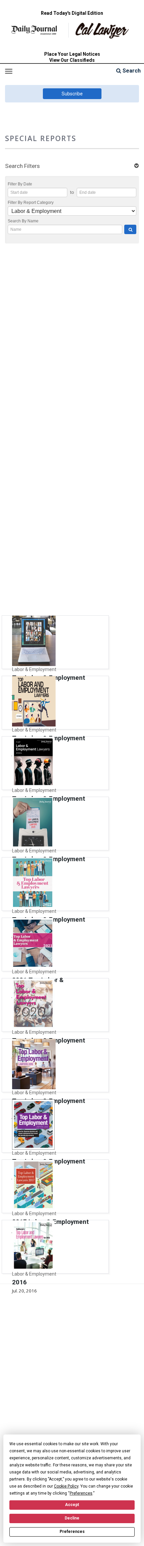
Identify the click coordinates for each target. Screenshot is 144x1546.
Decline (72, 1518)
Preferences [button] (81, 1493)
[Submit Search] (130, 229)
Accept (72, 1504)
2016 (19, 1282)
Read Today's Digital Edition (72, 13)
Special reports (40, 138)
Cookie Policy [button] (66, 1486)
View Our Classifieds (72, 60)
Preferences (72, 1531)
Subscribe (72, 93)
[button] (72, 166)
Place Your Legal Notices (72, 54)
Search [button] (131, 71)
